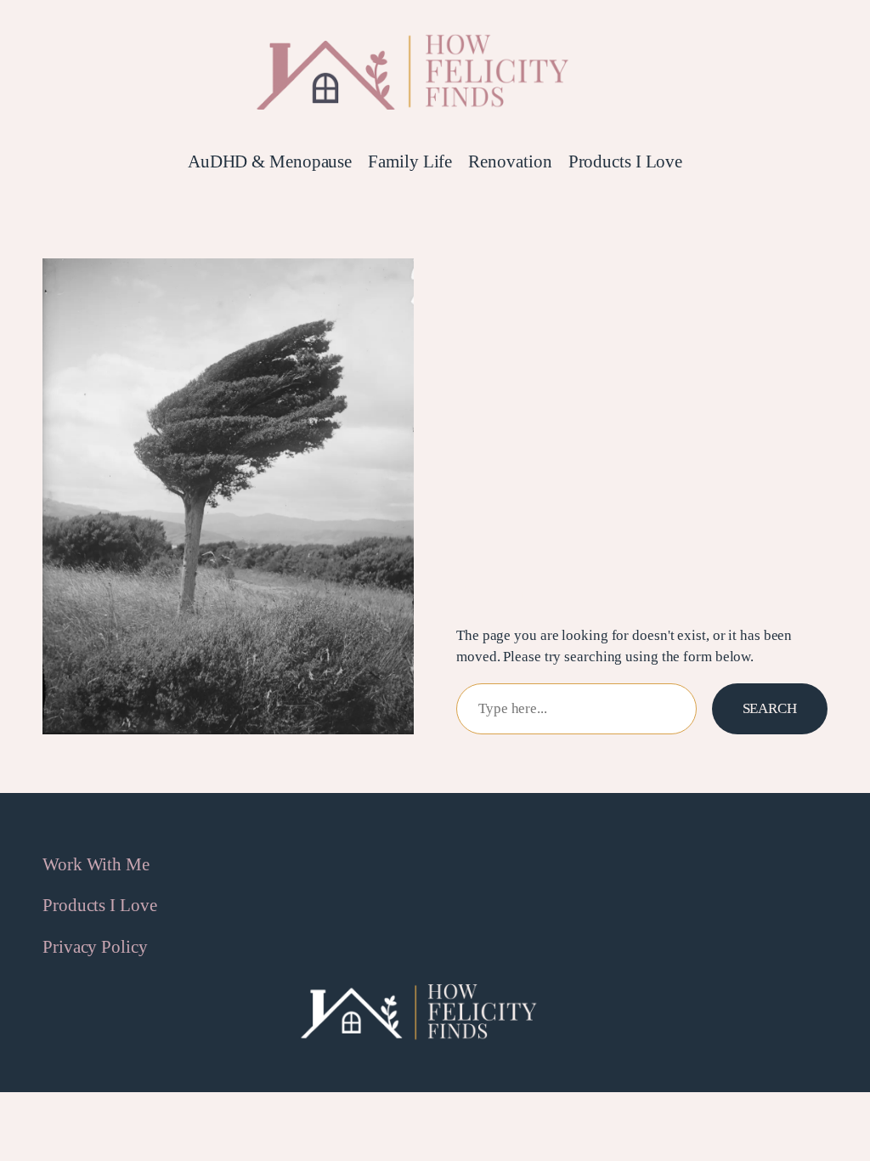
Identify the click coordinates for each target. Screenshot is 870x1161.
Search (770, 708)
